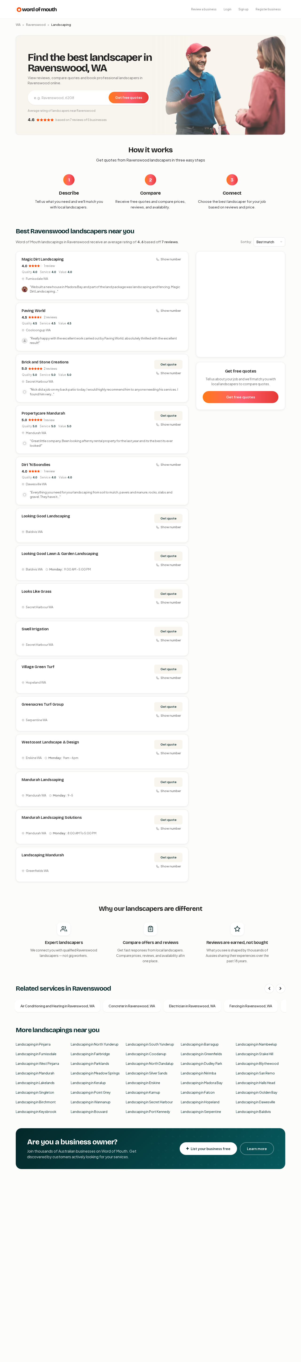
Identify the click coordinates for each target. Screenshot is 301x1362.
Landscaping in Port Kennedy (148, 1111)
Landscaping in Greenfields (201, 1054)
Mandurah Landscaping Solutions (52, 817)
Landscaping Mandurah (43, 855)
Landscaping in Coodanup (146, 1054)
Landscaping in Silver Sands (146, 1073)
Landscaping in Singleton (35, 1092)
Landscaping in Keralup (88, 1083)
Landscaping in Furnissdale (36, 1054)
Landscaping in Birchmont (36, 1102)
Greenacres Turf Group (42, 704)
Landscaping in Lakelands (35, 1083)
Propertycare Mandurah (43, 413)
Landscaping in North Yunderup (95, 1044)
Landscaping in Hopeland (200, 1102)
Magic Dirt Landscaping (43, 259)
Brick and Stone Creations (45, 362)
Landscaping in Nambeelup (256, 1044)
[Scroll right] (280, 988)
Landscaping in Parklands (90, 1063)
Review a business (204, 9)
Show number (171, 259)
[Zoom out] (279, 264)
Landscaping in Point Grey (91, 1092)
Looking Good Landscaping (46, 516)
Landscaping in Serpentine (201, 1111)
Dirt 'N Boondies (36, 464)
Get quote (168, 364)
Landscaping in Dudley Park (201, 1063)
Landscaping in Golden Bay (256, 1092)
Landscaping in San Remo (255, 1073)
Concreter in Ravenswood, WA (132, 1006)
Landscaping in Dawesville (255, 1102)
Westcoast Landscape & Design (50, 742)
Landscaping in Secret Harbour (149, 1102)
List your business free (210, 1148)
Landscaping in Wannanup (91, 1102)
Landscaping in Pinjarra (33, 1044)
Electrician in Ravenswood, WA (192, 1006)
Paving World (33, 310)
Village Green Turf (38, 667)
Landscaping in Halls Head (255, 1083)
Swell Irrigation (35, 629)
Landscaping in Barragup (200, 1044)
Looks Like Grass (36, 591)
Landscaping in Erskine (143, 1083)
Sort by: (246, 242)
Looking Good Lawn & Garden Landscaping (60, 553)
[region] (240, 304)
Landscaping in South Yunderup (150, 1044)
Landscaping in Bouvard (89, 1111)
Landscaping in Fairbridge (90, 1054)
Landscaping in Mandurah (35, 1073)
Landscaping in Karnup (143, 1092)
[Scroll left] (269, 988)
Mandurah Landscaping (43, 779)
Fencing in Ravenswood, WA (251, 1006)
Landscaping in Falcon (198, 1092)
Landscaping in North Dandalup (150, 1063)
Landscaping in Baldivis (253, 1111)
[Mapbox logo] (208, 352)
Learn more (257, 1148)
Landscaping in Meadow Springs (95, 1073)
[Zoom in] (279, 257)
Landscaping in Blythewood (257, 1063)
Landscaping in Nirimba (198, 1073)
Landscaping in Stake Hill (254, 1054)
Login (227, 9)
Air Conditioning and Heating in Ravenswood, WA (57, 1006)
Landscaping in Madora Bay (202, 1083)
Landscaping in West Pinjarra (37, 1063)
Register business (268, 9)
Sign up (243, 9)
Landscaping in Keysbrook (36, 1111)
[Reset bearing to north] (279, 271)
